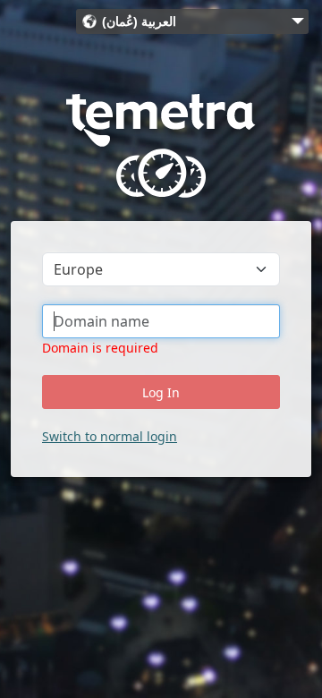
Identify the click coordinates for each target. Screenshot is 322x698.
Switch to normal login (109, 436)
